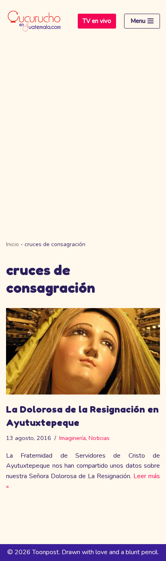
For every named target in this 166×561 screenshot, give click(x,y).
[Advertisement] (83, 129)
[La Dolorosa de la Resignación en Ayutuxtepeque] (83, 351)
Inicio (12, 244)
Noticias (99, 438)
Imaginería (72, 438)
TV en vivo (97, 21)
